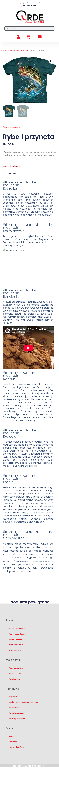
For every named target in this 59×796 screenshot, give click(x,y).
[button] (40, 36)
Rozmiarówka (14, 708)
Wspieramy (13, 742)
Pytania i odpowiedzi (17, 628)
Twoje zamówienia (16, 668)
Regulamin (13, 697)
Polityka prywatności (17, 719)
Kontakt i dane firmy (16, 747)
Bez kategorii (21, 50)
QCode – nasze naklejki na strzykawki (23, 702)
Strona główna (7, 50)
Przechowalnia (14, 679)
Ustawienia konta (15, 673)
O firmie (12, 736)
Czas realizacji (15, 650)
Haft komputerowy (16, 645)
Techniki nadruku (15, 639)
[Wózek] (28, 37)
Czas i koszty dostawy (17, 634)
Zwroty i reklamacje (16, 713)
